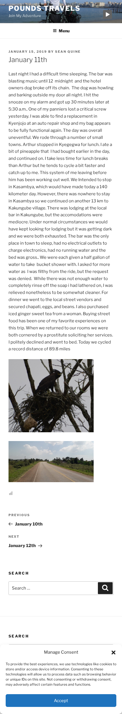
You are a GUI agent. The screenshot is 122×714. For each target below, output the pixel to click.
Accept (61, 700)
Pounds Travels (45, 8)
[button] (113, 652)
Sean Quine (68, 52)
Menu (64, 30)
